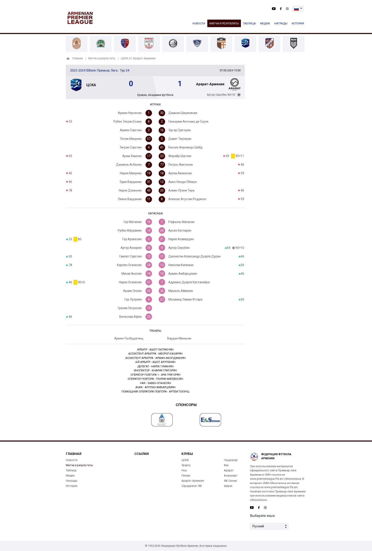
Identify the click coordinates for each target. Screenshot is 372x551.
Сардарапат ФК (191, 485)
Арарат (229, 470)
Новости (198, 23)
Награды (280, 23)
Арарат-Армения (192, 480)
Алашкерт (230, 475)
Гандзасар (231, 460)
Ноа (184, 470)
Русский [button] (258, 526)
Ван (226, 465)
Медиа (265, 23)
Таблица (249, 23)
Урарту (186, 465)
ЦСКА (185, 460)
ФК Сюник (230, 480)
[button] (298, 8)
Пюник (185, 475)
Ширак (228, 485)
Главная (77, 58)
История (298, 23)
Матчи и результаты (224, 23)
